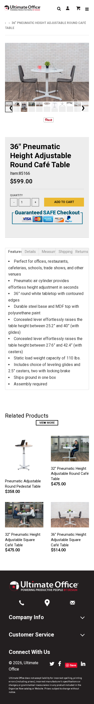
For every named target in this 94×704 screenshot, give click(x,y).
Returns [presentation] (81, 251)
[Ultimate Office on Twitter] (52, 664)
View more (47, 422)
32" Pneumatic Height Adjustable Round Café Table (70, 473)
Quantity (16, 195)
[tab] (13, 252)
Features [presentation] (15, 251)
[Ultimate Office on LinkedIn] (83, 664)
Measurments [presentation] (48, 251)
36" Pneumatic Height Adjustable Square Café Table (68, 539)
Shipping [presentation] (65, 251)
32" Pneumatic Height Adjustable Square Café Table (22, 539)
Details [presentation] (30, 251)
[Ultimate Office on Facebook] (59, 664)
